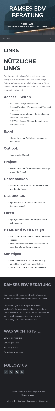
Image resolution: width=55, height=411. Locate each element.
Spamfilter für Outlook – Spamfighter (26, 264)
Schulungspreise (11, 347)
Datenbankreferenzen (13, 352)
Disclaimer (43, 401)
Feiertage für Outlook (19, 155)
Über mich (11, 401)
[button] (51, 38)
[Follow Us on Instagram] (17, 372)
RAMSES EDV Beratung (27, 12)
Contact (21, 401)
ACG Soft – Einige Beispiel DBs (24, 103)
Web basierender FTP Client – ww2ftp (28, 260)
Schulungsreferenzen (13, 338)
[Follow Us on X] (11, 372)
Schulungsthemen (11, 343)
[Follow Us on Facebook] (6, 372)
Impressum (32, 401)
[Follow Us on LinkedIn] (22, 372)
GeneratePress (27, 395)
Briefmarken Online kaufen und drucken (28, 267)
